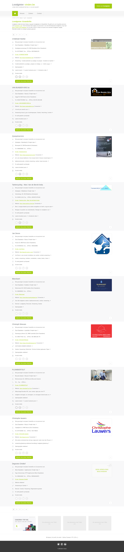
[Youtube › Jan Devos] (26, 268)
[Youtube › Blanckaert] (26, 313)
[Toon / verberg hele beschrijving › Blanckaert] (41, 301)
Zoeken (30, 13)
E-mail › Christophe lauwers (22, 434)
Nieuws (22, 13)
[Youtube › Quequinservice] (26, 174)
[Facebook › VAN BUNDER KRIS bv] (20, 125)
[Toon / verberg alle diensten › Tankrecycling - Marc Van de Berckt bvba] (41, 210)
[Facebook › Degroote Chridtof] (20, 498)
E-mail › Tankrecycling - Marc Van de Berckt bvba (27, 200)
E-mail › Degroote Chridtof (21, 479)
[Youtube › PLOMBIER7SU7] (26, 407)
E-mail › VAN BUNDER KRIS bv (23, 103)
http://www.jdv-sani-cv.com (26, 252)
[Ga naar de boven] (110, 81)
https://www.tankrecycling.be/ (27, 203)
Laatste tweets (19, 70)
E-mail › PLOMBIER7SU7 (21, 385)
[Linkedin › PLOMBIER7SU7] (23, 407)
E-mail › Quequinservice (21, 151)
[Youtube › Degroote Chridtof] (26, 498)
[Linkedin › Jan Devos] (23, 268)
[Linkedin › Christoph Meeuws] (23, 359)
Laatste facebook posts (31, 70)
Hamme (26, 93)
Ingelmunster (28, 470)
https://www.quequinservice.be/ (27, 155)
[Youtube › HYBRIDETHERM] (26, 76)
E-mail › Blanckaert (19, 294)
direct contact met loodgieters (19, 27)
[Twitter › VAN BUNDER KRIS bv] (16, 125)
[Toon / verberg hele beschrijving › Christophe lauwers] (41, 440)
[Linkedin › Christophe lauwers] (23, 453)
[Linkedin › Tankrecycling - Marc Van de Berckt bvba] (23, 222)
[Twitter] (58, 544)
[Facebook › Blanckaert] (20, 313)
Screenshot (37, 57)
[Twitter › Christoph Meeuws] (16, 359)
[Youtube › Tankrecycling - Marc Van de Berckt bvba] (26, 222)
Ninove (26, 424)
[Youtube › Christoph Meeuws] (26, 359)
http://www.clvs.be (24, 437)
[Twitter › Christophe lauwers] (16, 453)
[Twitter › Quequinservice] (16, 174)
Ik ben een (103, 6)
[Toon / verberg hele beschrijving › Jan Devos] (41, 255)
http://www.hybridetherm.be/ (26, 57)
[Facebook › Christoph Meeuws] (20, 359)
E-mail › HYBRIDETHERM (21, 54)
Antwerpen (17, 142)
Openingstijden (19, 67)
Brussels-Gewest (19, 375)
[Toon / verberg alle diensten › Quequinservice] (41, 161)
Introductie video (43, 70)
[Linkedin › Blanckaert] (23, 313)
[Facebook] (61, 544)
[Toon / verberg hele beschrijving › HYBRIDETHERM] (41, 61)
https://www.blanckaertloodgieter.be (28, 297)
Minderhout (24, 191)
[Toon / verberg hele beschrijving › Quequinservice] (41, 158)
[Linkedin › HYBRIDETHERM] (23, 76)
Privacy (65, 548)
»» (26, 34)
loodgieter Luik (18, 25)
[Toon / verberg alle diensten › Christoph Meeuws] (41, 349)
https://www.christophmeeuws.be (28, 343)
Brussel (26, 375)
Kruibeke (27, 285)
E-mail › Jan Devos (19, 249)
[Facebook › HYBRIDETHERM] (20, 76)
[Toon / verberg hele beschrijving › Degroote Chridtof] (41, 485)
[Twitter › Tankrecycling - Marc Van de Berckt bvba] (16, 222)
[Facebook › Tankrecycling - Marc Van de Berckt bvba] (20, 222)
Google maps (34, 45)
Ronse (26, 239)
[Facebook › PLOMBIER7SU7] (20, 407)
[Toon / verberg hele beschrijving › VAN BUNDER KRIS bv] (41, 109)
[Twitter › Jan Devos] (16, 268)
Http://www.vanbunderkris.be (27, 106)
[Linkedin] (65, 544)
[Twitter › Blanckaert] (16, 313)
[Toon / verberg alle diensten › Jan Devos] (41, 258)
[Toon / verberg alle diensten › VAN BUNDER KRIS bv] (41, 112)
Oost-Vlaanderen (19, 45)
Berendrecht (24, 142)
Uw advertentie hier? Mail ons (49, 523)
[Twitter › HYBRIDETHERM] (16, 76)
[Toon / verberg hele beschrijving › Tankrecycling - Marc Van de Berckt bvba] (41, 206)
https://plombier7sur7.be (26, 388)
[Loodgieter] (15, 13)
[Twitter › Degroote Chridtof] (16, 498)
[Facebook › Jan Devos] (20, 268)
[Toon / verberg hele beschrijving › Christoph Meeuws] (41, 346)
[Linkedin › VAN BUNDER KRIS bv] (23, 125)
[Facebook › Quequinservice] (20, 174)
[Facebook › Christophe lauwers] (20, 453)
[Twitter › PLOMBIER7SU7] (16, 407)
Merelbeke (27, 45)
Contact (39, 13)
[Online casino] (25, 524)
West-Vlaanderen (19, 470)
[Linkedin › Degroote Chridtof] (23, 498)
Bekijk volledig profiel (24, 81)
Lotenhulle (27, 330)
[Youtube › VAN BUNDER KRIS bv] (26, 125)
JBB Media (60, 548)
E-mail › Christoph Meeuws (21, 339)
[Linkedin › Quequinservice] (23, 174)
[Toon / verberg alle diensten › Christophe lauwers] (41, 443)
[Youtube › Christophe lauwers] (26, 453)
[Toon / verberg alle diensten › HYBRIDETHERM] (41, 64)
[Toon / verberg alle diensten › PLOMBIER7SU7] (41, 395)
